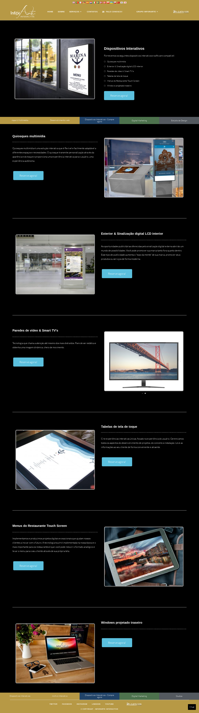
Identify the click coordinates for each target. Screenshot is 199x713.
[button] (108, 361)
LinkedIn (96, 704)
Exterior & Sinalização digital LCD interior (125, 66)
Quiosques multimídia (116, 61)
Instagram (82, 704)
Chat (192, 707)
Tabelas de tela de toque (117, 76)
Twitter (53, 704)
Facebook (67, 704)
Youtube (109, 704)
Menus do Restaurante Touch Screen (123, 81)
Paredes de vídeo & (120, 71)
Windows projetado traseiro (119, 85)
